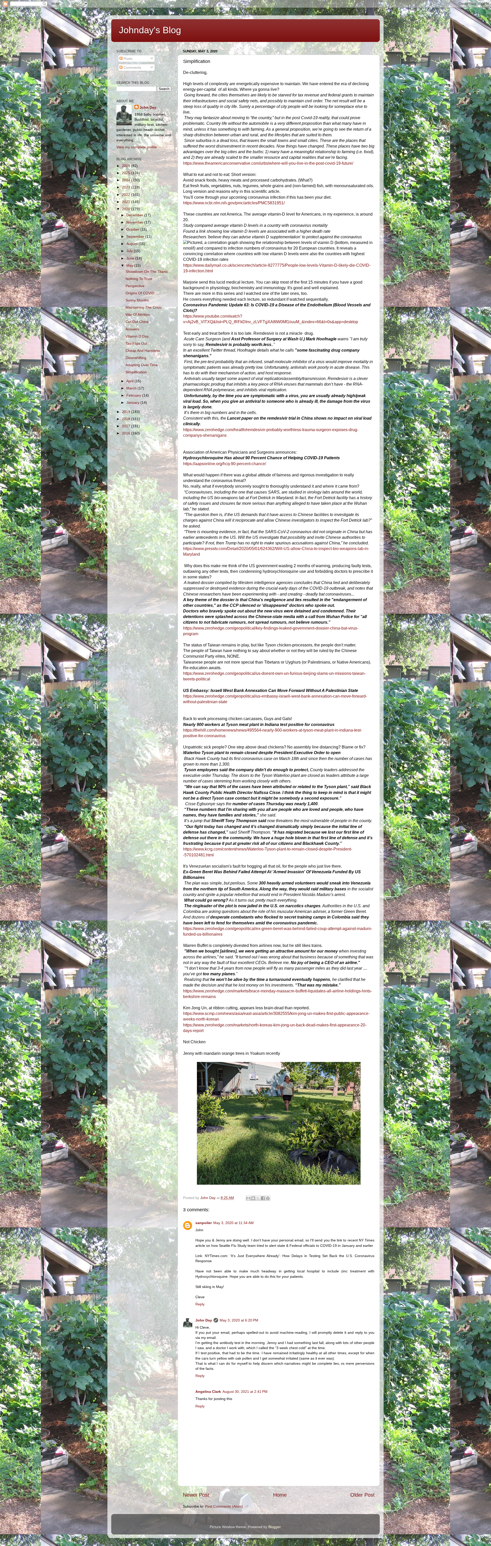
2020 (126, 209)
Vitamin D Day (137, 336)
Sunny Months (137, 300)
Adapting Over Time (142, 365)
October (133, 229)
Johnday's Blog (150, 30)
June (130, 258)
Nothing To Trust (139, 279)
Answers (132, 329)
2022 (126, 195)
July (130, 251)
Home (280, 1495)
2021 (126, 202)
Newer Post (196, 1495)
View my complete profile (136, 147)
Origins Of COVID (140, 293)
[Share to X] (258, 1198)
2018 (126, 419)
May (130, 265)
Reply (200, 1304)
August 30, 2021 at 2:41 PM (244, 1392)
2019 (126, 412)
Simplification (136, 372)
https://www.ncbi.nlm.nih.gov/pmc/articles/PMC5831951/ (234, 203)
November (135, 222)
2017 (126, 426)
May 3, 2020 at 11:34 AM (233, 1223)
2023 (126, 187)
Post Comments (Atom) (224, 1506)
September (135, 236)
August (132, 244)
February (134, 395)
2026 (126, 166)
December (135, 215)
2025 (126, 173)
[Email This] (248, 1198)
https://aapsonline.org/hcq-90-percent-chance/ (224, 464)
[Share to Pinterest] (267, 1198)
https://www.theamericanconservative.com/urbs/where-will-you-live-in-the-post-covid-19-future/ (268, 163)
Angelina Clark (208, 1392)
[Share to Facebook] (262, 1198)
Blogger (274, 1527)
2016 (126, 433)
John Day (203, 1320)
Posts (127, 59)
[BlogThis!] (253, 1198)
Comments (131, 67)
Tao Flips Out (136, 343)
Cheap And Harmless (143, 351)
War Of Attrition (138, 314)
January (133, 402)
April (130, 381)
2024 (126, 180)
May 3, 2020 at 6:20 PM (239, 1320)
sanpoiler (203, 1223)
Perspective (135, 286)
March (132, 388)
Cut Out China (137, 322)
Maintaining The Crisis (144, 307)
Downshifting (136, 358)
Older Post (362, 1495)
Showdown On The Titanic (147, 272)
